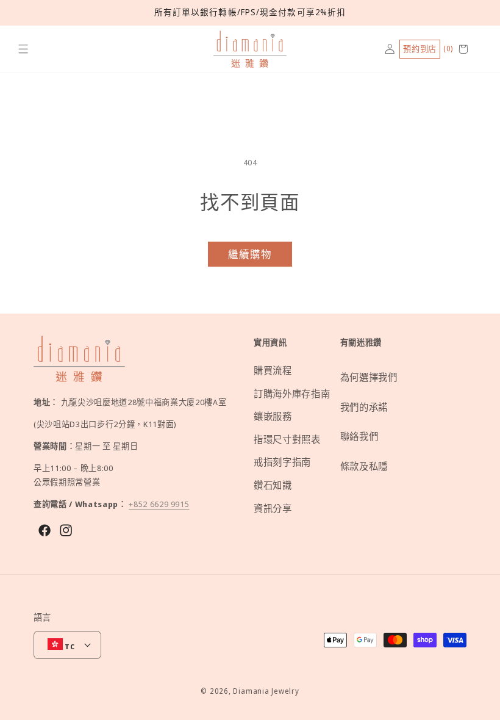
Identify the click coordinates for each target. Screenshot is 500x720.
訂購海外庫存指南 (292, 393)
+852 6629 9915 (159, 504)
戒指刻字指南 (282, 462)
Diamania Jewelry (266, 691)
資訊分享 (273, 508)
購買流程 (273, 370)
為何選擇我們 (369, 377)
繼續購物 (250, 254)
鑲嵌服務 (273, 416)
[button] (23, 49)
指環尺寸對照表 (287, 439)
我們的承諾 (364, 407)
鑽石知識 (273, 485)
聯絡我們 (359, 436)
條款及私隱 (364, 466)
